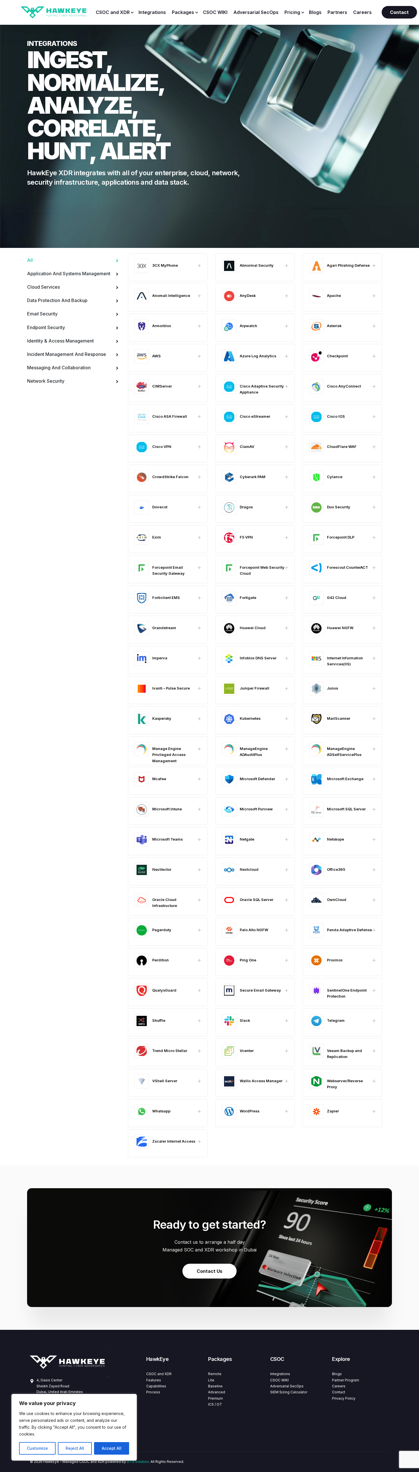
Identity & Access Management (60, 341)
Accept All (111, 1448)
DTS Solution (138, 1461)
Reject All (75, 1448)
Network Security (45, 381)
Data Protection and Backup (57, 300)
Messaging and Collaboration (59, 367)
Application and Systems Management (68, 273)
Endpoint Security (46, 327)
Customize (37, 1448)
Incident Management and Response (66, 354)
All (30, 260)
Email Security (42, 314)
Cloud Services (43, 287)
